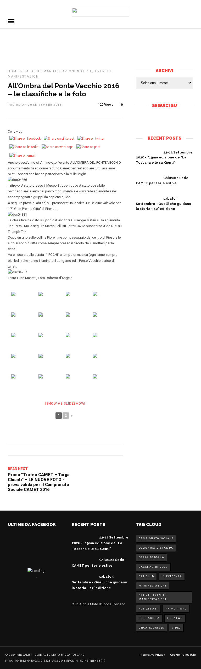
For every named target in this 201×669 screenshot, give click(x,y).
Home (13, 71)
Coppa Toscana (151, 557)
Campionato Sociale (156, 538)
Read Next (18, 469)
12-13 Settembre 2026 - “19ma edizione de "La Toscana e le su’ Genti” (164, 157)
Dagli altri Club (153, 567)
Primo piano (176, 608)
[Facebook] (160, 119)
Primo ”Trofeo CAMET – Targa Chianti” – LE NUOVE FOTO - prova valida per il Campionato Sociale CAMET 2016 (38, 482)
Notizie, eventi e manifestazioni (153, 597)
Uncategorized (151, 627)
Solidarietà (149, 618)
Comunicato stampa (156, 548)
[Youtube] (169, 119)
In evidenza (171, 576)
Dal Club (33, 71)
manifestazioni (59, 71)
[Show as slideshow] (65, 403)
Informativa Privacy (152, 654)
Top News (175, 618)
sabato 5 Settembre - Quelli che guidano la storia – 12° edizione (163, 204)
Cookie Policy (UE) (183, 654)
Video (176, 627)
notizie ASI (148, 608)
